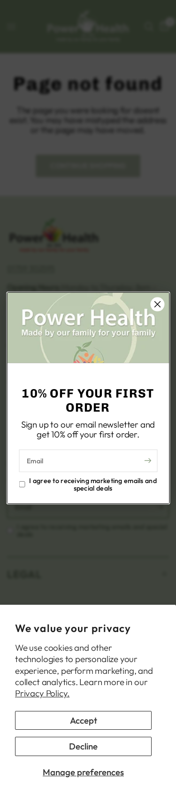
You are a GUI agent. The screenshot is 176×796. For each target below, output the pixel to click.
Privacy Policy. (42, 693)
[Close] (157, 304)
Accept (83, 720)
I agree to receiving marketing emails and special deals (93, 484)
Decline (83, 746)
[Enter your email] (147, 460)
